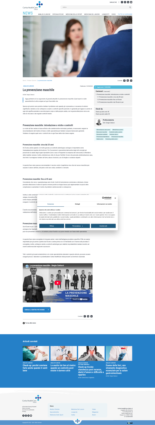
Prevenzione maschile (117, 136)
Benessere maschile (102, 132)
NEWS (28, 13)
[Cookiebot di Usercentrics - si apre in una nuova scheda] (103, 198)
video (113, 14)
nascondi (106, 91)
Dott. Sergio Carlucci (109, 123)
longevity (105, 14)
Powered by (129, 421)
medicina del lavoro (92, 14)
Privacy (24, 411)
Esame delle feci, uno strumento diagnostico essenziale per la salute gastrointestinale (117, 369)
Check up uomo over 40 (102, 112)
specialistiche (58, 14)
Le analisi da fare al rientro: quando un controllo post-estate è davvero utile (63, 368)
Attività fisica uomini (118, 129)
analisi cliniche (44, 14)
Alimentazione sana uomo (103, 129)
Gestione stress (114, 134)
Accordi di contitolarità (28, 410)
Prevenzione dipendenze (103, 136)
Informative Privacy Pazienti (29, 406)
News (24, 80)
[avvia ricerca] (130, 7)
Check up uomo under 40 (103, 114)
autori (94, 415)
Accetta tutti (103, 226)
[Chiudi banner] (115, 198)
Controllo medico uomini (115, 132)
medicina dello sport (74, 14)
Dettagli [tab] (77, 204)
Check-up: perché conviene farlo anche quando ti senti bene (35, 368)
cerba (73, 415)
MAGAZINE (113, 2)
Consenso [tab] (50, 204)
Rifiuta (52, 226)
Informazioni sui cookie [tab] (104, 204)
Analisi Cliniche (31, 80)
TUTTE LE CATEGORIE (125, 14)
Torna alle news (30, 323)
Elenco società (26, 408)
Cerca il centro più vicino (35, 310)
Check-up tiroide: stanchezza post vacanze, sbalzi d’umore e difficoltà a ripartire (91, 371)
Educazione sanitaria (102, 134)
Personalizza (76, 226)
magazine (95, 412)
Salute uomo (100, 139)
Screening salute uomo (111, 139)
